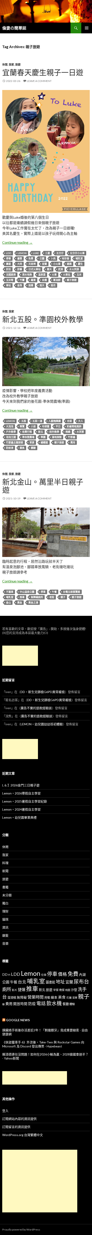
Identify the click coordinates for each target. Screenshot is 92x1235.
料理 (5, 863)
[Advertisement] (20, 656)
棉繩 (67, 431)
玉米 (79, 274)
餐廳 (66, 1004)
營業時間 (35, 997)
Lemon (22, 253)
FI (9, 974)
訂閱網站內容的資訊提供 (19, 1119)
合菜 (69, 421)
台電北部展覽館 (71, 591)
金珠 (19, 285)
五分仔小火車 (77, 253)
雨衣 (53, 285)
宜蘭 (44, 263)
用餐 (47, 997)
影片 (14, 989)
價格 (62, 974)
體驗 (33, 447)
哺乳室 (79, 258)
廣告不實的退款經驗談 (36, 708)
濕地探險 (57, 437)
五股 (23, 421)
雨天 (42, 285)
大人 (80, 421)
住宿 (43, 974)
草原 (31, 442)
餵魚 (22, 447)
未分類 (7, 895)
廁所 (6, 989)
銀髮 (5, 935)
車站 (8, 285)
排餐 (19, 269)
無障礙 (22, 997)
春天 (49, 269)
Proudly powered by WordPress (21, 1229)
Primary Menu (86, 28)
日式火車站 (34, 269)
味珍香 (65, 258)
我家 (11, 64)
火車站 (66, 274)
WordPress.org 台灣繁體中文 (22, 1135)
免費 (30, 258)
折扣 (8, 269)
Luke (36, 253)
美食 (62, 997)
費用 (72, 442)
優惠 (19, 258)
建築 (69, 263)
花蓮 (69, 997)
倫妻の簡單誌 (14, 28)
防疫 (32, 1003)
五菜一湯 (37, 421)
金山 (8, 602)
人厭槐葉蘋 (54, 421)
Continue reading (17, 242)
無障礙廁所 (37, 597)
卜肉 (53, 258)
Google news (18, 1020)
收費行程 (27, 431)
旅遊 (18, 64)
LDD (8, 253)
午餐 (54, 591)
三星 (47, 253)
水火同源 (74, 269)
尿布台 (81, 981)
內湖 (82, 974)
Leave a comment (39, 81)
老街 (51, 597)
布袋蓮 (45, 426)
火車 (54, 274)
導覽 (22, 426)
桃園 (67, 990)
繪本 (54, 997)
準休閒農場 (28, 437)
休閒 (5, 64)
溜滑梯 (11, 997)
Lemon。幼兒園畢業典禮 (19, 817)
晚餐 (62, 990)
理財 (5, 911)
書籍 (5, 887)
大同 (19, 263)
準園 (43, 437)
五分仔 (60, 253)
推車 (22, 597)
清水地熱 (27, 274)
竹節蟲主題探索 (14, 442)
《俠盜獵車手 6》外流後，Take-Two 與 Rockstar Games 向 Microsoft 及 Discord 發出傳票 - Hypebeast (43, 1044)
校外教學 (54, 431)
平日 (58, 426)
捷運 (21, 989)
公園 (42, 258)
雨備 (30, 285)
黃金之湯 (33, 602)
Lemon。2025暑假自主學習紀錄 (24, 801)
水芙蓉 (80, 431)
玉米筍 (9, 279)
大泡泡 (9, 426)
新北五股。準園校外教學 (42, 319)
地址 (60, 981)
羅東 (33, 279)
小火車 (57, 263)
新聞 (5, 871)
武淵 (60, 269)
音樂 (5, 943)
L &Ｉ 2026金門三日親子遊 (21, 785)
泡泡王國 (11, 437)
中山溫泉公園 (27, 591)
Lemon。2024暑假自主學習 (21, 809)
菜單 (74, 997)
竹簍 (22, 279)
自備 (44, 279)
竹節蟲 (71, 437)
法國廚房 (11, 274)
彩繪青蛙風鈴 (74, 426)
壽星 (8, 263)
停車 (8, 258)
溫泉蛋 (42, 274)
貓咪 (5, 919)
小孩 (33, 426)
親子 (63, 597)
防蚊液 (9, 447)
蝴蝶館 (44, 442)
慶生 (80, 263)
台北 (22, 981)
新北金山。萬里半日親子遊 (42, 485)
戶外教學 (11, 431)
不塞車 (9, 591)
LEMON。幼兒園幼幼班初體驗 (42, 724)
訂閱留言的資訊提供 (16, 1127)
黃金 (19, 602)
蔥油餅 (57, 279)
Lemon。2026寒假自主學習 (21, 793)
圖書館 (50, 982)
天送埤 (32, 263)
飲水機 (54, 1003)
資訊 (5, 927)
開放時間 (20, 1004)
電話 (41, 1003)
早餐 (56, 990)
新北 (40, 431)
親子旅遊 (72, 279)
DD (5, 974)
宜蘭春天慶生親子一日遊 (42, 72)
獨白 (5, 903)
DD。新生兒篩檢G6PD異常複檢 (43, 692)
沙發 (74, 990)
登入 (5, 1111)
